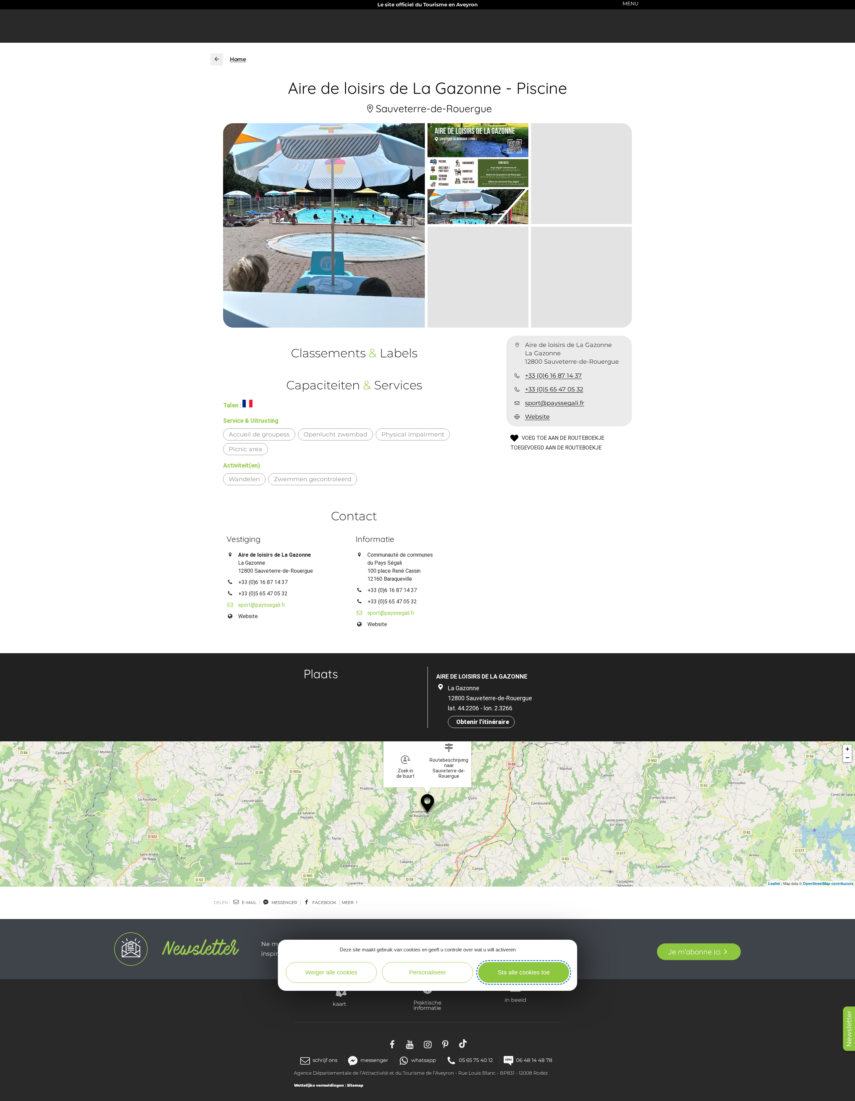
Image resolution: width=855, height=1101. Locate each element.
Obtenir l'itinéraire (482, 721)
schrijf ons (325, 1060)
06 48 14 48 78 (534, 1060)
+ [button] (847, 748)
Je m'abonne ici (694, 951)
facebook (323, 902)
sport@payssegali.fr (554, 403)
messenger (284, 902)
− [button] (847, 757)
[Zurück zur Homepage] (216, 59)
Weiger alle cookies (331, 972)
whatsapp (423, 1060)
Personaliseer (427, 972)
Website (537, 417)
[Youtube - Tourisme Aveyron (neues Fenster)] (409, 1043)
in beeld (515, 1000)
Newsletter (849, 1029)
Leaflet (774, 883)
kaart (339, 1004)
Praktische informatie (427, 1005)
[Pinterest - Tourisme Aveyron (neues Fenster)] (445, 1043)
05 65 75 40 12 (476, 1060)
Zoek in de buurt (405, 773)
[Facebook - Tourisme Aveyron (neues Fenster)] (392, 1043)
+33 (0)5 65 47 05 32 (554, 389)
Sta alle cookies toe (524, 972)
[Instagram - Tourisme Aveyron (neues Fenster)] (427, 1043)
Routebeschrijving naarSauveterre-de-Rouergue (449, 768)
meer (348, 902)
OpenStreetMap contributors (828, 883)
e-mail (248, 902)
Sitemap (355, 1085)
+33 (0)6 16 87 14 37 (553, 375)
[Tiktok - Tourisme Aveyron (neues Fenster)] (463, 1043)
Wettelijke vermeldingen (319, 1085)
